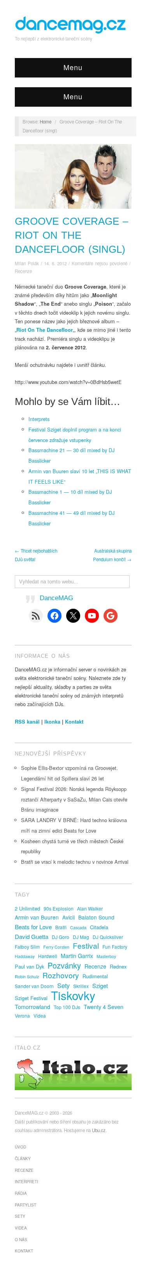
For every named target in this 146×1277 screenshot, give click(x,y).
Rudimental (95, 976)
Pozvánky (64, 965)
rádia (21, 1193)
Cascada (78, 927)
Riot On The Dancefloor (44, 329)
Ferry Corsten (56, 947)
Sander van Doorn (34, 986)
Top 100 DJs (67, 1007)
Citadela (99, 927)
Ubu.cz (99, 1130)
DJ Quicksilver (108, 937)
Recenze (23, 271)
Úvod (20, 1147)
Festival (86, 945)
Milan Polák (27, 263)
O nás (21, 1239)
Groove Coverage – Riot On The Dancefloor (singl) (71, 235)
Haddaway (25, 956)
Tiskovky (73, 995)
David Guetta (31, 936)
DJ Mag (81, 937)
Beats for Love (33, 926)
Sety (63, 985)
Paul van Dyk (29, 966)
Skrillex (81, 986)
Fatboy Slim (27, 946)
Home (45, 121)
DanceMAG (56, 598)
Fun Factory (114, 946)
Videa (39, 1015)
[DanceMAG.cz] (71, 23)
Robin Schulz (27, 976)
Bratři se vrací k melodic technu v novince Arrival (74, 861)
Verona (22, 1015)
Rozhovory (60, 975)
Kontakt (74, 721)
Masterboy (106, 956)
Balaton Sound (96, 917)
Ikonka (52, 721)
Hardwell (47, 956)
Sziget (100, 985)
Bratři (61, 927)
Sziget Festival (31, 998)
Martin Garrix (77, 956)
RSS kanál (27, 721)
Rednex (118, 966)
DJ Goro (60, 937)
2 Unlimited (27, 908)
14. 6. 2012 (55, 263)
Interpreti (26, 1181)
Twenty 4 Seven (103, 1007)
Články (23, 1158)
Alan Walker (90, 908)
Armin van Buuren (37, 917)
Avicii (68, 917)
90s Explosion (59, 908)
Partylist (25, 1205)
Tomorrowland (32, 1007)
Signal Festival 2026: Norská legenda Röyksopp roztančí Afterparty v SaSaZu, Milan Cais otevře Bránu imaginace (74, 799)
